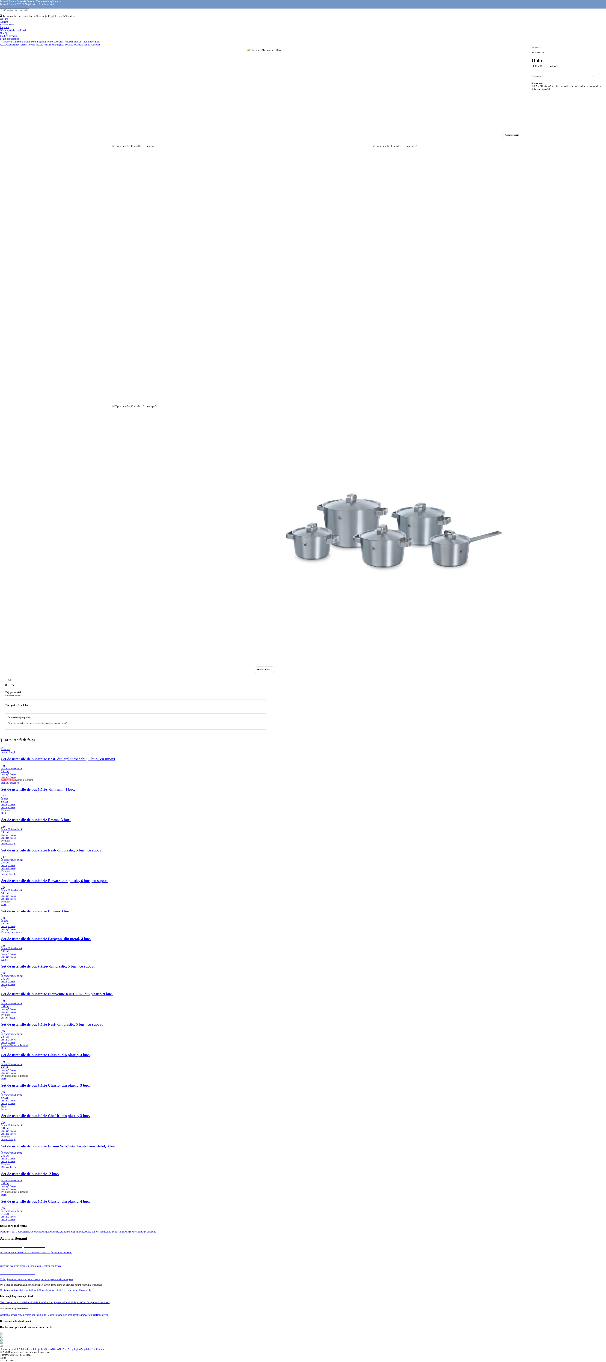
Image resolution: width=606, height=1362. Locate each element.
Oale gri (45, 1231)
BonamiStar (102, 1315)
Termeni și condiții (9, 1349)
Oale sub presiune (133, 1231)
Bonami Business (63, 1315)
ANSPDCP (63, 1349)
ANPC (53, 1349)
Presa (74, 1315)
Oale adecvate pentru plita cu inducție (67, 1231)
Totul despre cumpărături (12, 1302)
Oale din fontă (117, 1231)
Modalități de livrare (35, 1302)
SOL (47, 1349)
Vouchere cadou (16, 1315)
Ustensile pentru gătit (52, 44)
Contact (4, 1315)
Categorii (10, 44)
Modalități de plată (72, 1302)
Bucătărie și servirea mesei (28, 44)
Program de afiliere (86, 1315)
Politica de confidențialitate (31, 1349)
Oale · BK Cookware (15, 1231)
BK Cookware (33, 1231)
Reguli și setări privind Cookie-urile (86, 1349)
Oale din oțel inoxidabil (98, 1231)
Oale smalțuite (149, 1231)
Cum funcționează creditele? (95, 1302)
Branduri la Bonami (44, 1315)
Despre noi (29, 1315)
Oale (69, 44)
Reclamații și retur (54, 1302)
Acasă (3, 44)
